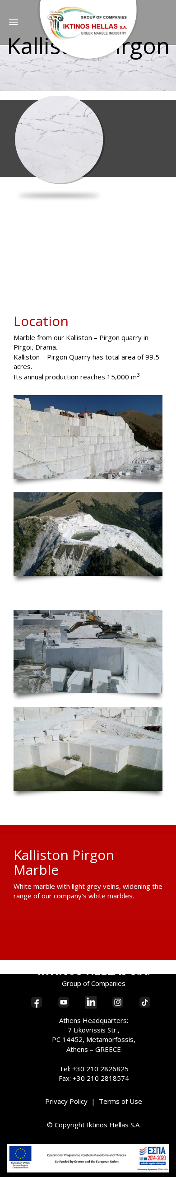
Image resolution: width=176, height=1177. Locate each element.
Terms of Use (120, 1101)
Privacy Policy (66, 1101)
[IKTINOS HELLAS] (88, 30)
